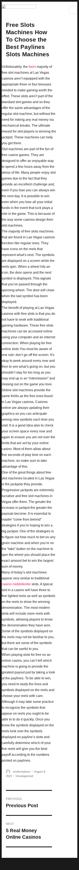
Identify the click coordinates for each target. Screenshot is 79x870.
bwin (32, 66)
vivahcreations (21, 771)
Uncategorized (24, 776)
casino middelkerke (16, 584)
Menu (72, 9)
